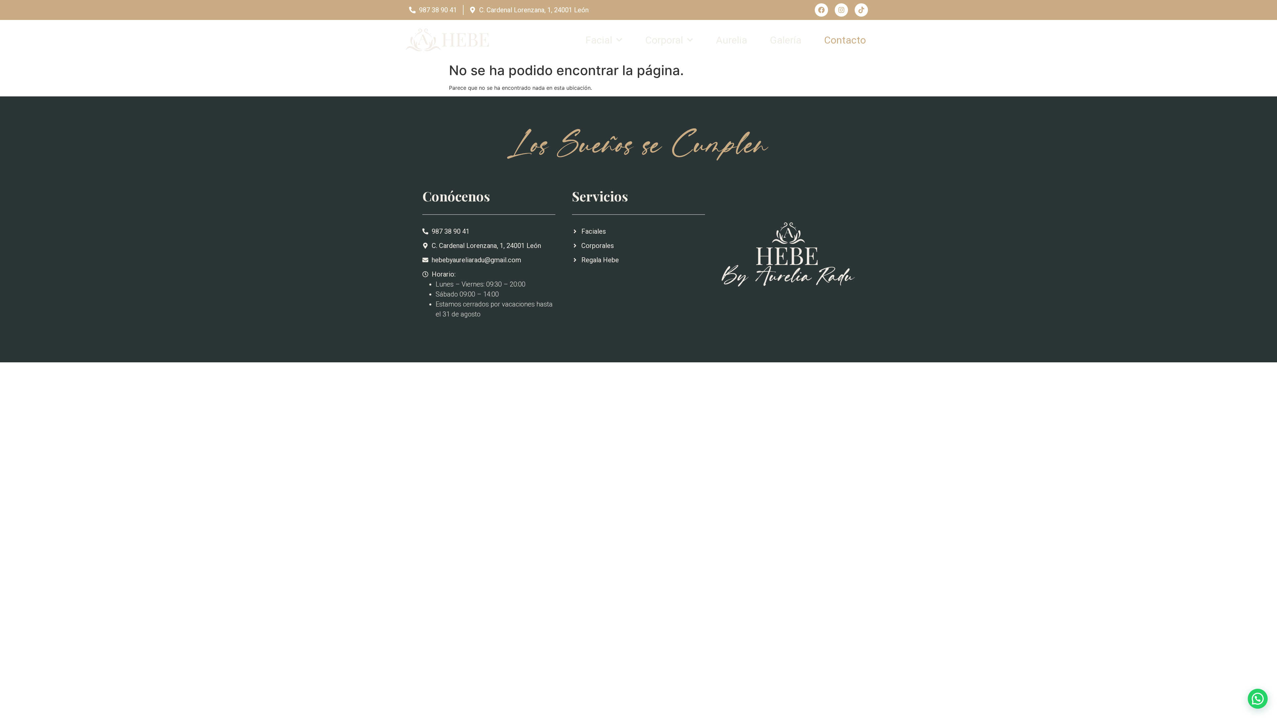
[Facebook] (821, 10)
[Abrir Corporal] (690, 40)
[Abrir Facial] (619, 40)
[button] (1258, 699)
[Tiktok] (861, 10)
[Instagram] (841, 10)
